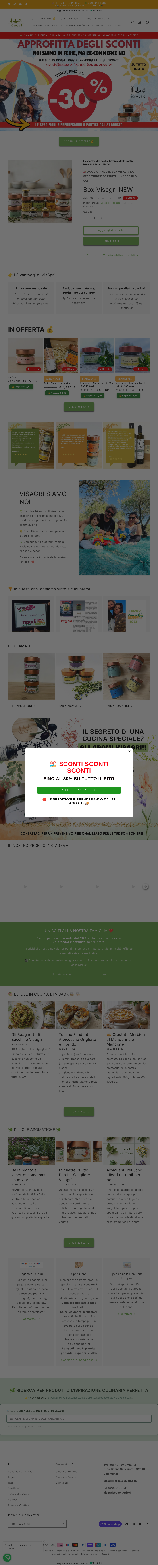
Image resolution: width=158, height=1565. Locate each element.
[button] (129, 751)
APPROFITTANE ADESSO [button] (79, 790)
